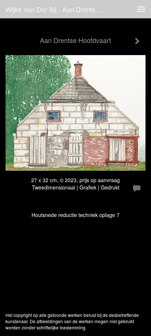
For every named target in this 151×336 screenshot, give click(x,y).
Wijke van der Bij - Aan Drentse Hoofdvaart (57, 9)
